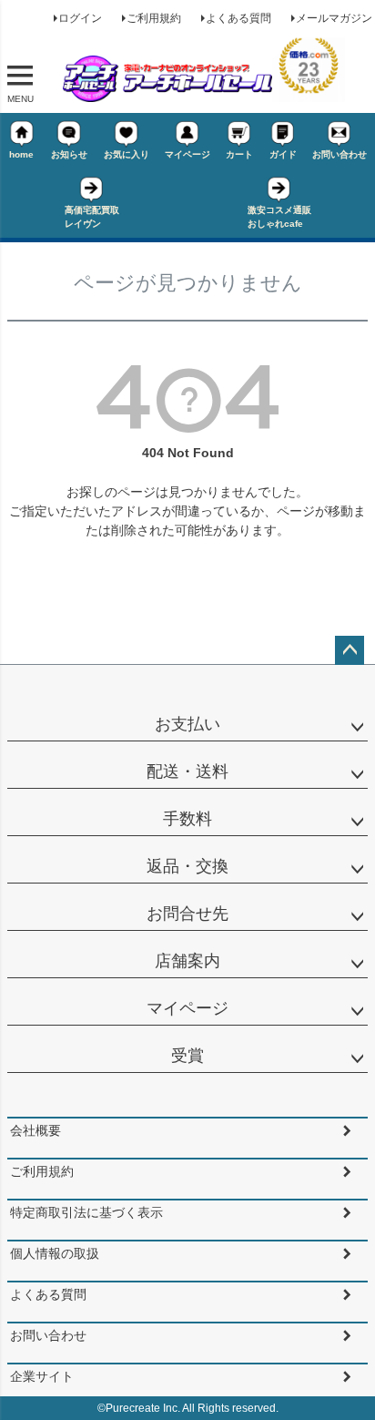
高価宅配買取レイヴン (92, 217)
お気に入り (126, 154)
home (21, 154)
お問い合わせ (339, 154)
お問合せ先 (187, 913)
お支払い (187, 724)
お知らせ (69, 154)
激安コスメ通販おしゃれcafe (279, 217)
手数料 (187, 819)
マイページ (187, 154)
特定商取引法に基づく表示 (86, 1212)
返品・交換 (187, 866)
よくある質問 (238, 18)
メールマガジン (334, 18)
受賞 (187, 1056)
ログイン (80, 18)
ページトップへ (349, 650)
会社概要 (35, 1130)
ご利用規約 (154, 18)
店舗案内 (187, 961)
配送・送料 (187, 771)
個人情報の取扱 (54, 1253)
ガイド (283, 154)
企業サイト (42, 1376)
